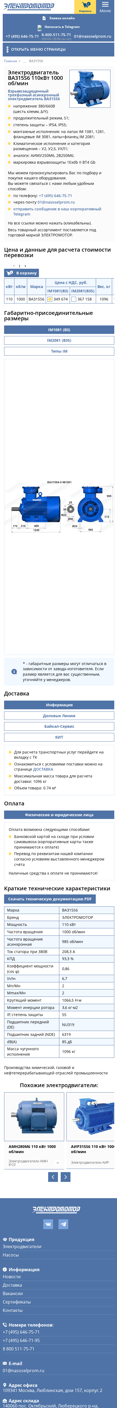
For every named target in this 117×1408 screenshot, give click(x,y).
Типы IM (59, 351)
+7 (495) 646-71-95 (21, 1340)
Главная (10, 61)
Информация (59, 704)
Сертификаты (17, 1302)
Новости (12, 1277)
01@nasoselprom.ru (92, 36)
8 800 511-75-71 (19, 1349)
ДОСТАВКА (43, 769)
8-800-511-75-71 (56, 34)
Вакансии (13, 1293)
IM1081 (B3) (59, 329)
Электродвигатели (22, 1246)
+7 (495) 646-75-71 (22, 36)
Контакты (13, 1310)
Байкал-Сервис (59, 726)
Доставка (12, 1285)
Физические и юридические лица (59, 814)
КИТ (59, 737)
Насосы (11, 1255)
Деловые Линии (59, 715)
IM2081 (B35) (59, 340)
